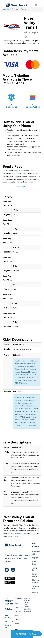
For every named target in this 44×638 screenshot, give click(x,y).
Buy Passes (22, 634)
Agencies (6, 9)
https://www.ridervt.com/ (18, 533)
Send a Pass (17, 171)
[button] (36, 5)
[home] (16, 5)
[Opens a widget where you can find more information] (34, 634)
